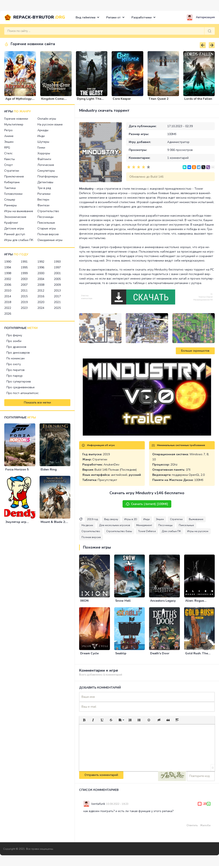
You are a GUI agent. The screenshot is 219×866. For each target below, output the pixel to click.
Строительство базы (119, 531)
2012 (40, 291)
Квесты (9, 159)
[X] (203, 167)
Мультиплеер (13, 124)
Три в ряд (44, 188)
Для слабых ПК (171, 531)
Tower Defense (147, 531)
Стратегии (11, 171)
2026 (7, 314)
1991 (24, 262)
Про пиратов (15, 370)
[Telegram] (199, 167)
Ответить (192, 825)
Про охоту (13, 364)
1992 (40, 262)
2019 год (92, 519)
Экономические (15, 217)
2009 (57, 285)
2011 (24, 291)
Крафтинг (11, 223)
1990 (7, 262)
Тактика (10, 188)
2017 (57, 296)
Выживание (196, 519)
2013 (57, 291)
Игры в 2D (130, 519)
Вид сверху (111, 519)
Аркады (42, 130)
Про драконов (16, 347)
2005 (57, 279)
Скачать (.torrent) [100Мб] (149, 504)
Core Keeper (122, 99)
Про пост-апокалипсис (22, 393)
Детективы (45, 182)
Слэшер (9, 200)
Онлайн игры (46, 119)
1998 (7, 273)
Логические (45, 165)
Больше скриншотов (195, 351)
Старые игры (46, 228)
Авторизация (205, 17)
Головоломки (13, 194)
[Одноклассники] (194, 167)
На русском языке (50, 124)
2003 (24, 279)
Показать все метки (37, 403)
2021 (57, 302)
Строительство (48, 211)
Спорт (8, 165)
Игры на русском (197, 531)
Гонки (41, 148)
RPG (7, 148)
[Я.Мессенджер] (184, 167)
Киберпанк (12, 182)
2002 (7, 279)
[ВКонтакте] (189, 167)
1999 (24, 273)
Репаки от (113, 17)
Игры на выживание (18, 211)
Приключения (14, 176)
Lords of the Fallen (198, 99)
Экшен (8, 142)
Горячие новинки (16, 119)
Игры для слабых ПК (18, 240)
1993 (57, 262)
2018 (7, 302)
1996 (40, 267)
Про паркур (14, 376)
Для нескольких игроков (114, 525)
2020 (40, 302)
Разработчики (142, 17)
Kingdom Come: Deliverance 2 (52, 100)
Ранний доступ (14, 234)
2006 (7, 285)
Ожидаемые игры (49, 240)
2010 (7, 291)
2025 (57, 308)
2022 (7, 308)
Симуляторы (46, 171)
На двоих (87, 525)
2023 (24, 308)
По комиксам (15, 358)
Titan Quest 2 (158, 99)
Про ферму (14, 335)
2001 (57, 273)
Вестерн (43, 200)
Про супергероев (18, 381)
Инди (41, 136)
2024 (40, 308)
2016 (40, 296)
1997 (57, 267)
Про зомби (13, 341)
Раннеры (10, 205)
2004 (40, 279)
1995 (24, 267)
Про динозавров (18, 353)
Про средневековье (20, 387)
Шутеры (43, 142)
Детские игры (14, 228)
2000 (40, 273)
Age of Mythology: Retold (18, 100)
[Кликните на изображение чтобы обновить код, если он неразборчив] (172, 776)
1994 (7, 267)
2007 (24, 285)
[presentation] (203, 45)
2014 (7, 296)
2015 (24, 296)
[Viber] (208, 167)
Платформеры (47, 176)
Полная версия (48, 234)
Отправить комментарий (101, 775)
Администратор (178, 142)
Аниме (8, 136)
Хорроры (43, 153)
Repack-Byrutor (39, 17)
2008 (40, 285)
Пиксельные (46, 223)
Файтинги (44, 159)
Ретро (8, 130)
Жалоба (205, 825)
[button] (84, 720)
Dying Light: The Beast (89, 100)
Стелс (8, 153)
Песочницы (45, 217)
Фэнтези (43, 205)
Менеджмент (144, 525)
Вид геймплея (85, 17)
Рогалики (43, 194)
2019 (24, 302)
